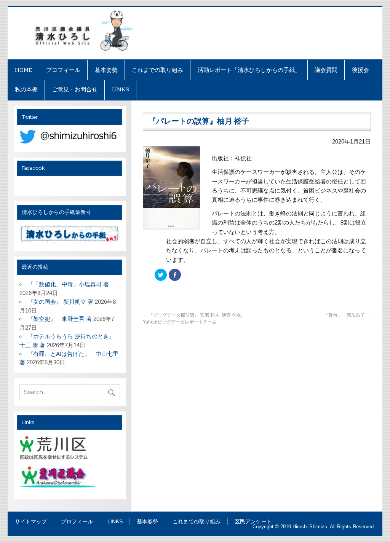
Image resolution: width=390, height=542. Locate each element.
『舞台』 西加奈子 (347, 315)
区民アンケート (253, 521)
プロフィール (63, 70)
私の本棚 (26, 89)
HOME (23, 70)
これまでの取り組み (157, 70)
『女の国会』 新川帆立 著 (60, 301)
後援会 (360, 70)
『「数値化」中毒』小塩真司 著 (71, 284)
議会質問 (326, 70)
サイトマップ (31, 521)
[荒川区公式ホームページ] (54, 449)
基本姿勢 (106, 70)
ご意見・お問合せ (75, 89)
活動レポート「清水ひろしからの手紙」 (249, 70)
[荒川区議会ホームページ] (58, 478)
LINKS (120, 89)
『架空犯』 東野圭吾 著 (59, 319)
